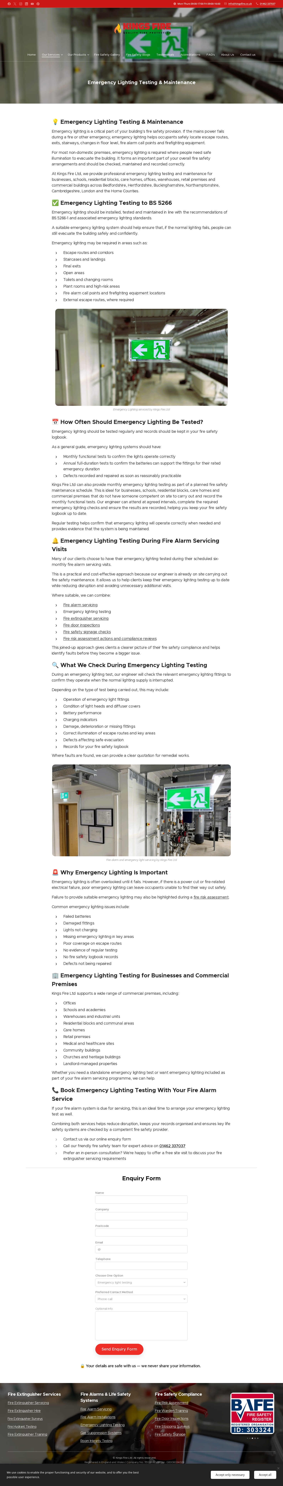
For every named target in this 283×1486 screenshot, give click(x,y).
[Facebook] (9, 4)
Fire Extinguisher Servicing (28, 1403)
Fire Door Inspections (171, 1419)
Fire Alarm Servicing (95, 1409)
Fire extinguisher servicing (86, 618)
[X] (15, 4)
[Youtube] (32, 4)
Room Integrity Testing (96, 1441)
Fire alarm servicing (80, 605)
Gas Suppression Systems (101, 1433)
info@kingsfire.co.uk (240, 3)
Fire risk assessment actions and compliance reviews (110, 638)
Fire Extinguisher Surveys (25, 1419)
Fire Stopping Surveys (172, 1426)
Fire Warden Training (171, 1411)
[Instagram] (20, 4)
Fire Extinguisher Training (27, 1434)
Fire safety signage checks (87, 632)
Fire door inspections (81, 625)
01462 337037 (267, 3)
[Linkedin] (26, 4)
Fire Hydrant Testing (22, 1426)
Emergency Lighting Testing (102, 1425)
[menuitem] (33, 54)
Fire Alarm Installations (98, 1417)
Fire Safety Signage (170, 1434)
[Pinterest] (38, 4)
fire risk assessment (211, 897)
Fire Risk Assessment (171, 1403)
